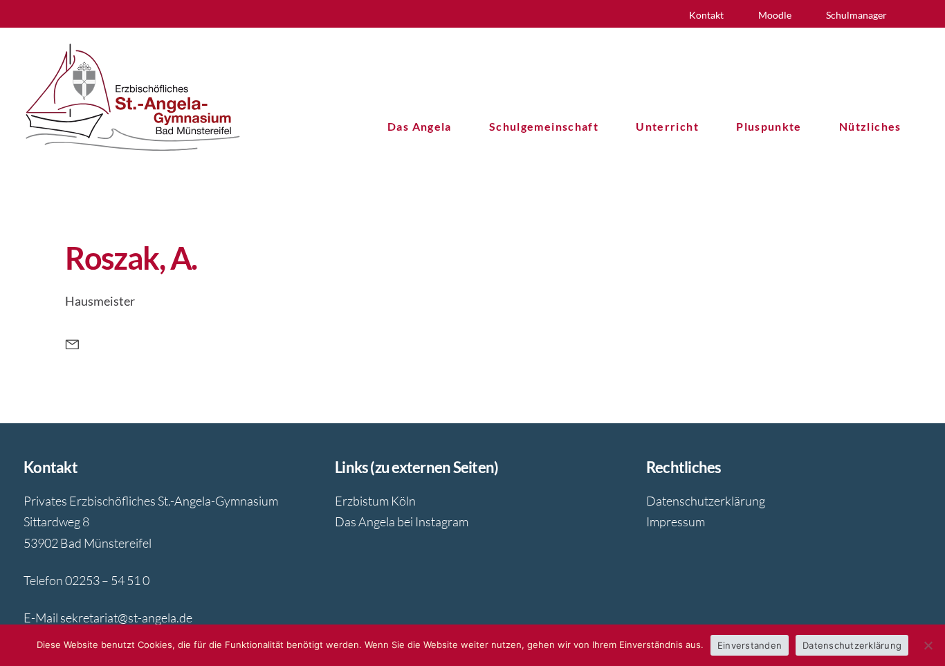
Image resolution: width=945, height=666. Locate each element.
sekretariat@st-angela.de (126, 617)
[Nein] (928, 645)
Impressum (675, 521)
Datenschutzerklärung (705, 500)
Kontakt (706, 15)
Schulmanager (856, 15)
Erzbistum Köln (375, 500)
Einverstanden (749, 645)
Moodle (774, 15)
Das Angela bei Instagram (401, 521)
